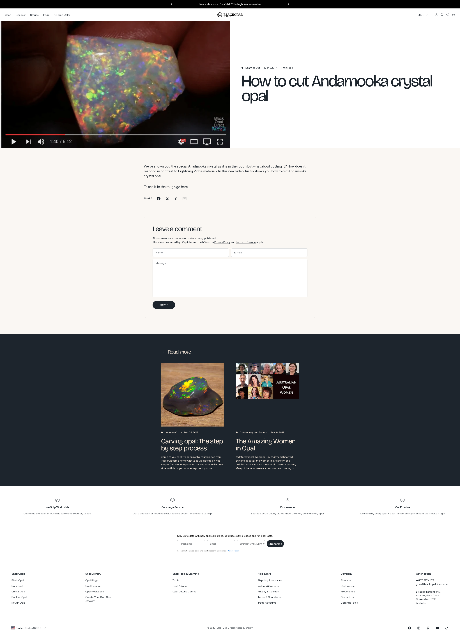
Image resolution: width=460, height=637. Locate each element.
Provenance (348, 591)
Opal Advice (179, 586)
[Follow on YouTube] (437, 628)
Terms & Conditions (269, 597)
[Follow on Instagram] (418, 628)
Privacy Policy (222, 242)
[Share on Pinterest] (176, 198)
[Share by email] (184, 198)
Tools (175, 580)
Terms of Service (246, 242)
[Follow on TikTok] (446, 628)
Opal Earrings (93, 586)
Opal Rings (91, 580)
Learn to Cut (252, 67)
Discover (21, 14)
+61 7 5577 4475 (425, 580)
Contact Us (347, 597)
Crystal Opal (19, 591)
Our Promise (348, 586)
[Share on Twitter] (167, 198)
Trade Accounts (267, 602)
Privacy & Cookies (268, 591)
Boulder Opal (19, 597)
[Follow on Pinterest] (428, 628)
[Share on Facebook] (159, 198)
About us (346, 580)
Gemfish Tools (349, 602)
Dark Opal (17, 586)
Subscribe (275, 544)
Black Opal (18, 580)
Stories (34, 14)
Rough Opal (18, 602)
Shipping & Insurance (270, 580)
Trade (46, 14)
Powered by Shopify (243, 627)
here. (184, 187)
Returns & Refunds (268, 586)
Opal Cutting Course (184, 591)
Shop (8, 14)
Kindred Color (62, 14)
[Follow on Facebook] (409, 628)
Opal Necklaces (94, 591)
